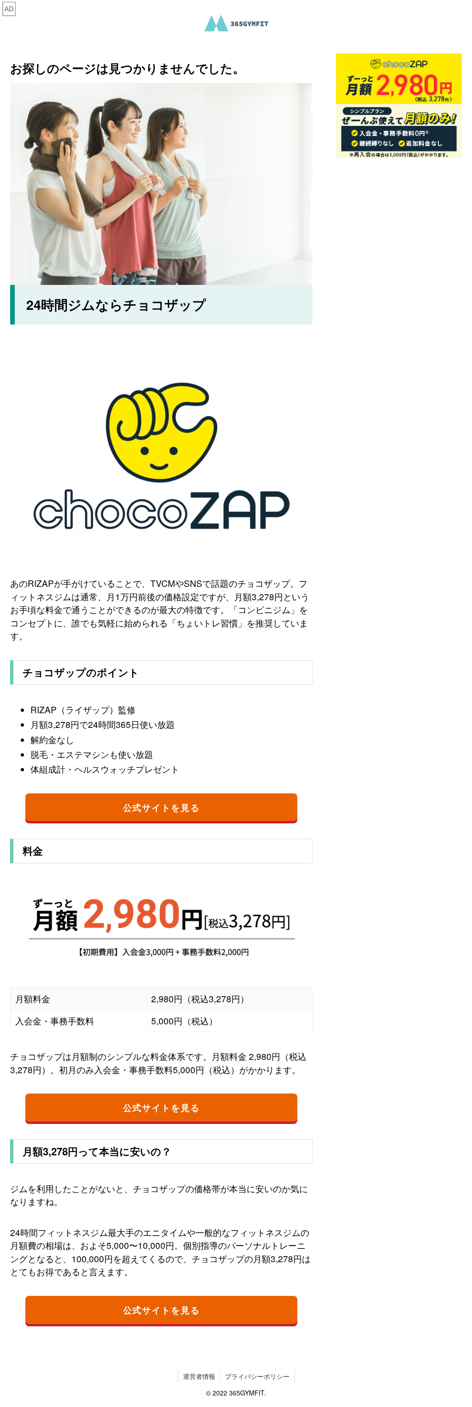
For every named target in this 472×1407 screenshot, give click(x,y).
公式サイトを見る (161, 807)
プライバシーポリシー (257, 1376)
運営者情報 (199, 1376)
